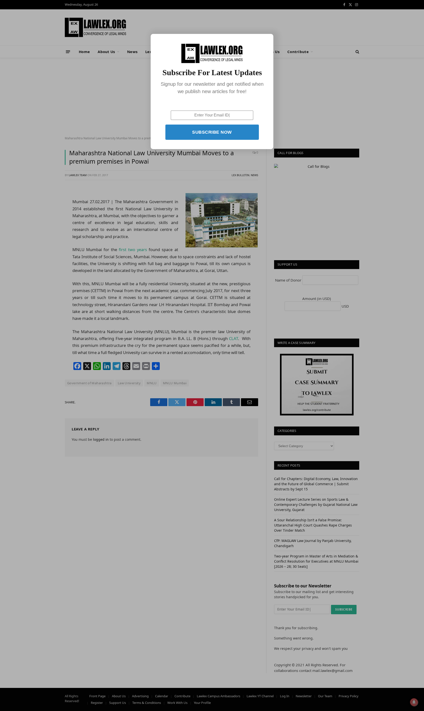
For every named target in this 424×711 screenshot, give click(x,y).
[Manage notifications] (414, 702)
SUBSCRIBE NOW (212, 132)
